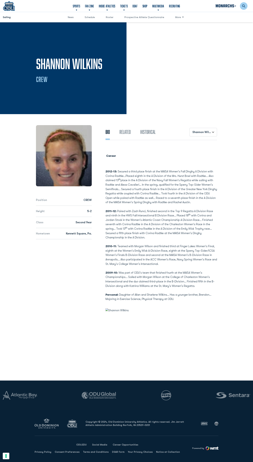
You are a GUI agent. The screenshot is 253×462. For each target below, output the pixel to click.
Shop (145, 6)
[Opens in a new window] (204, 423)
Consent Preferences (67, 451)
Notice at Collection (168, 451)
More (178, 17)
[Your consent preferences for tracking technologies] (6, 456)
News (71, 17)
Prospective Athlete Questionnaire (144, 17)
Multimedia (158, 6)
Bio (108, 132)
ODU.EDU (81, 444)
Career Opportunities (125, 444)
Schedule (90, 17)
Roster (109, 17)
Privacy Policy (43, 451)
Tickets (124, 6)
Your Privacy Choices (140, 451)
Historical (148, 132)
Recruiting (174, 6)
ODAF (135, 6)
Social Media (99, 444)
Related (125, 132)
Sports (76, 6)
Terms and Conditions (96, 451)
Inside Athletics (107, 6)
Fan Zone (89, 6)
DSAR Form (118, 451)
